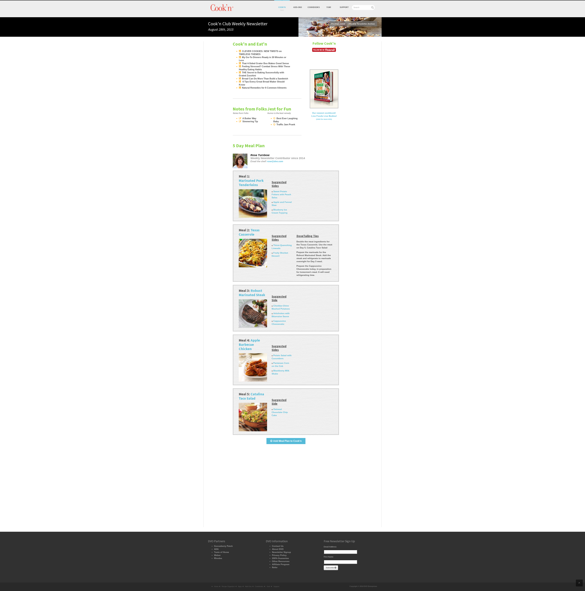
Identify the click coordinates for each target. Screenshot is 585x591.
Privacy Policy (279, 555)
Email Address (330, 547)
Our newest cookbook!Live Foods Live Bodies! (324, 116)
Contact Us (278, 546)
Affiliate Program (280, 564)
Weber (217, 555)
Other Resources (280, 561)
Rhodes (218, 558)
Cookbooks (314, 7)
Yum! (268, 586)
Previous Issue (338, 24)
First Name (328, 557)
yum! (328, 7)
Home (216, 586)
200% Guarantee (280, 558)
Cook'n (282, 7)
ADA (216, 549)
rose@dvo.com (275, 161)
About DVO (278, 549)
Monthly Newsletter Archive (362, 24)
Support (344, 7)
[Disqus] (286, 488)
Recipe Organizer (228, 586)
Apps (240, 586)
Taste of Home (221, 552)
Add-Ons (297, 7)
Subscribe (330, 568)
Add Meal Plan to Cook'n (287, 441)
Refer (274, 567)
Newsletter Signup (281, 552)
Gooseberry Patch (223, 546)
